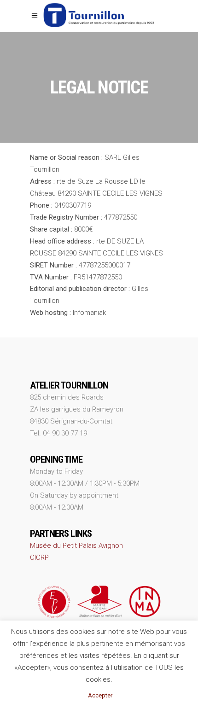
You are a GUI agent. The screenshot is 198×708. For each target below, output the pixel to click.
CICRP (39, 557)
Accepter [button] (100, 695)
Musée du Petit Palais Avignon (76, 545)
